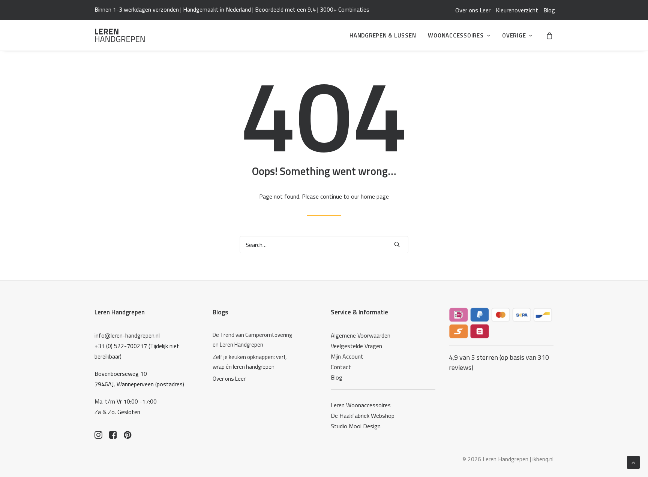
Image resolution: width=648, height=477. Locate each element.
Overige (514, 35)
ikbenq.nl (543, 459)
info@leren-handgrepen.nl (127, 335)
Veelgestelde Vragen (356, 345)
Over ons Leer (472, 10)
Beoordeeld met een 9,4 (285, 9)
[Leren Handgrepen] (119, 35)
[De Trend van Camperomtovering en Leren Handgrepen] (254, 340)
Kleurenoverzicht (517, 10)
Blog (549, 10)
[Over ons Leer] (254, 379)
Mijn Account (347, 356)
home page (375, 196)
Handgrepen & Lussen (383, 35)
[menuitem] (472, 10)
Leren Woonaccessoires (361, 405)
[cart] (550, 35)
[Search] (324, 244)
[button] (397, 244)
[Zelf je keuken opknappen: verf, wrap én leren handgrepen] (254, 362)
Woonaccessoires (455, 35)
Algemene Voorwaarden (360, 335)
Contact (341, 366)
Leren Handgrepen (119, 312)
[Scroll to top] (633, 461)
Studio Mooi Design (356, 426)
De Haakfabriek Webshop (362, 415)
